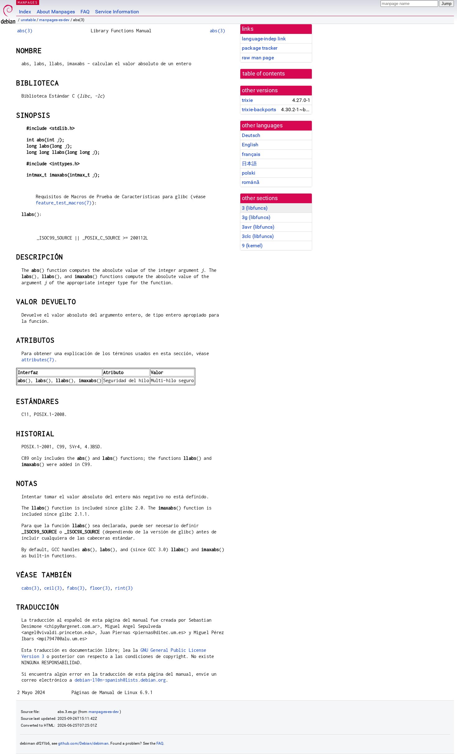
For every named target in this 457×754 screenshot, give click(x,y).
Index (25, 12)
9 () (252, 246)
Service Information (117, 12)
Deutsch (251, 135)
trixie (247, 100)
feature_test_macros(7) (63, 202)
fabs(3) (76, 588)
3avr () (258, 227)
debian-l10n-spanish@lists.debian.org (120, 680)
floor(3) (100, 588)
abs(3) (24, 30)
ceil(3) (53, 588)
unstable (28, 20)
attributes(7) (37, 359)
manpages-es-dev (54, 20)
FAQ (85, 12)
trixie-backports (259, 109)
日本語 (249, 164)
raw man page (258, 58)
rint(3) (124, 588)
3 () (255, 208)
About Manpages (56, 12)
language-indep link (264, 39)
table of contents (263, 74)
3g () (256, 217)
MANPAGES (28, 2)
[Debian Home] (8, 12)
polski (248, 173)
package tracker (259, 48)
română (250, 182)
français (251, 154)
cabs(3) (30, 588)
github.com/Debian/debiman (83, 743)
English (250, 145)
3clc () (258, 236)
